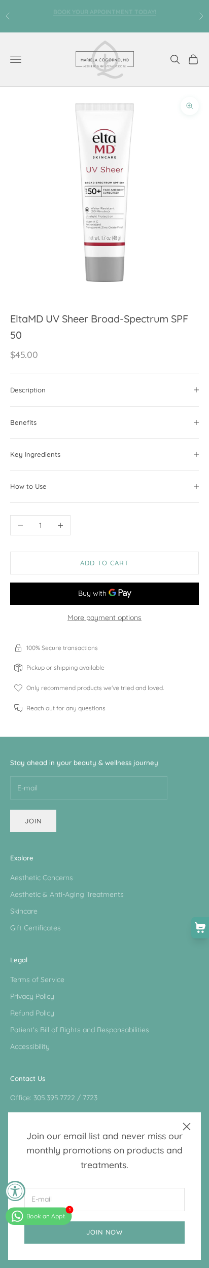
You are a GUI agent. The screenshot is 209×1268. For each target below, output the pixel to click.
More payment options (104, 617)
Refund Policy (32, 1013)
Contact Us (27, 1078)
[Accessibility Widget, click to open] (15, 1191)
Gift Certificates (35, 927)
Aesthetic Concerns (41, 877)
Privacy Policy (32, 996)
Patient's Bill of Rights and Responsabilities (79, 1029)
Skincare (24, 911)
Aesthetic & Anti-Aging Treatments (67, 894)
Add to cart (104, 563)
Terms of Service (37, 979)
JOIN (33, 821)
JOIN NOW (104, 1232)
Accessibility (30, 1046)
